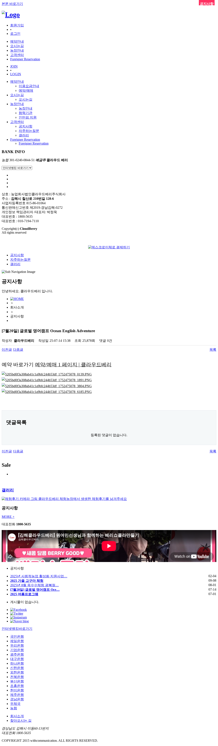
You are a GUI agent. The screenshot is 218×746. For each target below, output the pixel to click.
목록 (212, 349)
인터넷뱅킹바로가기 (17, 628)
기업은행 (17, 650)
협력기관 (25, 113)
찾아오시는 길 (21, 720)
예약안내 (17, 81)
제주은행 (17, 695)
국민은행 (17, 636)
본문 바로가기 (12, 4)
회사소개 (17, 716)
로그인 (15, 33)
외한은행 (17, 672)
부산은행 (17, 681)
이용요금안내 (29, 86)
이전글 (7, 349)
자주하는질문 (29, 131)
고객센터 (17, 122)
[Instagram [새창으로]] (18, 617)
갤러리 (24, 135)
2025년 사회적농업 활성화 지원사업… (38, 576)
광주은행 (17, 654)
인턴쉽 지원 (28, 117)
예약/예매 (26, 90)
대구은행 (17, 659)
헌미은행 (17, 690)
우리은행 (17, 645)
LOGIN (15, 74)
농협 (13, 708)
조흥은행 (17, 686)
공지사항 (25, 126)
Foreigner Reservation (25, 139)
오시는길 (17, 95)
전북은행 (17, 677)
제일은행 (17, 641)
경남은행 (17, 699)
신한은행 (17, 668)
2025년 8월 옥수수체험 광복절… (34, 585)
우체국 (15, 703)
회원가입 (17, 25)
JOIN (14, 66)
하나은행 (17, 663)
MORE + (8, 517)
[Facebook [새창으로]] (18, 609)
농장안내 (17, 104)
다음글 (18, 349)
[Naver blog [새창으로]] (19, 621)
